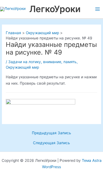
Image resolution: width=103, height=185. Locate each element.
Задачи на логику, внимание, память (42, 62)
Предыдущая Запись (51, 133)
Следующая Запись (51, 143)
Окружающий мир (22, 67)
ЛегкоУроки (54, 9)
